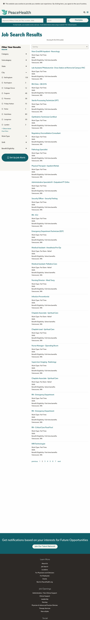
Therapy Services (44, 608)
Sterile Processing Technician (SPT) (45, 100)
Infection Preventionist (40, 297)
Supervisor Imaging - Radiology (44, 362)
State (3, 66)
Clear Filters (5, 131)
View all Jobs (45, 611)
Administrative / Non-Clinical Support (44, 593)
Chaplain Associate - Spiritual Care (45, 313)
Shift (3, 142)
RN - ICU (35, 215)
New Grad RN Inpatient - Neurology (46, 51)
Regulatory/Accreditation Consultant (46, 133)
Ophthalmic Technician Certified (44, 117)
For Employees (45, 576)
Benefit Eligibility (8, 148)
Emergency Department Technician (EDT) (48, 231)
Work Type (6, 136)
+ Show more (6, 128)
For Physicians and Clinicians (44, 573)
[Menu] (87, 12)
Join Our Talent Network (45, 546)
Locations (45, 569)
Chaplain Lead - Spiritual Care (43, 329)
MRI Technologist (38, 444)
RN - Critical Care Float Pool (42, 427)
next (59, 461)
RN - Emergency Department (43, 395)
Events (45, 579)
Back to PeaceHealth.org (45, 582)
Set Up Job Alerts (17, 157)
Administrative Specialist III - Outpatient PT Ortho (50, 182)
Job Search (44, 566)
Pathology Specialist (39, 149)
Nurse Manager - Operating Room (45, 346)
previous (35, 461)
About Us (45, 563)
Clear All (4, 49)
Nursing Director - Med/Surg (43, 280)
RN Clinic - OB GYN (39, 84)
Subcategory (6, 60)
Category (5, 54)
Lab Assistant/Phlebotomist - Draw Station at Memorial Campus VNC (58, 68)
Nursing (44, 602)
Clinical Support (45, 596)
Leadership (44, 599)
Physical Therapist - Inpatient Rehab (45, 166)
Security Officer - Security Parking (45, 198)
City (3, 72)
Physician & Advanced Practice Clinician (45, 605)
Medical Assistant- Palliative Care (44, 264)
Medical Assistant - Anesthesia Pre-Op (46, 248)
